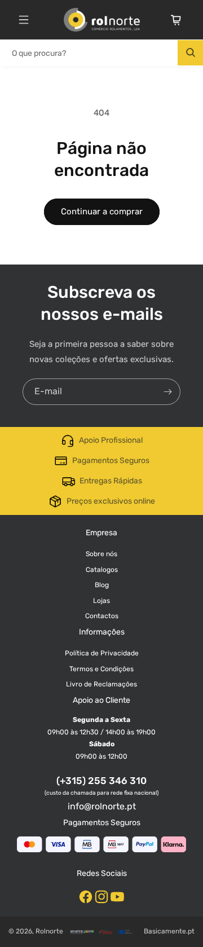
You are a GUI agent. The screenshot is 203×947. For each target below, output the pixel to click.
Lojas (101, 601)
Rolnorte (49, 931)
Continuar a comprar (102, 211)
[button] (23, 20)
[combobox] (101, 52)
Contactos (101, 616)
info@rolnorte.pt (102, 806)
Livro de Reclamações (101, 684)
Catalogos (102, 570)
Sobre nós (101, 554)
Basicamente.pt (169, 931)
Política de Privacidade (102, 653)
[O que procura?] (190, 52)
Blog (102, 585)
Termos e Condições (101, 669)
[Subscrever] (167, 391)
